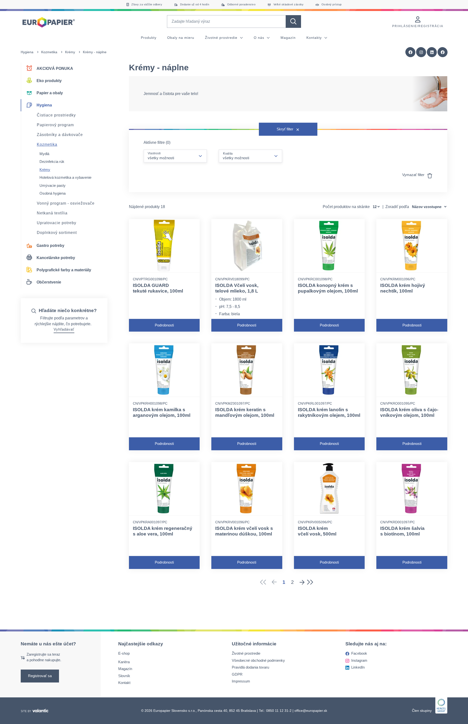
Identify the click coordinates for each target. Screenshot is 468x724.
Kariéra (124, 662)
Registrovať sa (40, 676)
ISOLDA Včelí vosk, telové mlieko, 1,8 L (236, 288)
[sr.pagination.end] (311, 582)
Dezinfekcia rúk (51, 161)
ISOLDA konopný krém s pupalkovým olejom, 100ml (328, 288)
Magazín (288, 38)
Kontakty (314, 38)
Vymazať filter (413, 175)
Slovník (124, 676)
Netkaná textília (52, 213)
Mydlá (44, 154)
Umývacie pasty (52, 185)
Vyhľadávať (64, 329)
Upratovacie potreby (56, 223)
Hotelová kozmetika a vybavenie (65, 177)
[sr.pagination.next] (302, 582)
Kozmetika (49, 52)
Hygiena (27, 52)
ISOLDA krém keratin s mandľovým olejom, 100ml (244, 412)
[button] (443, 52)
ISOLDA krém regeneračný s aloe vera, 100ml (162, 531)
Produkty (148, 38)
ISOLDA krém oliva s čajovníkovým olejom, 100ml (409, 412)
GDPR (237, 674)
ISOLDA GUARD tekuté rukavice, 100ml (158, 288)
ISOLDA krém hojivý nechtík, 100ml (402, 288)
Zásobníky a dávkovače (60, 135)
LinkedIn (358, 667)
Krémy (70, 52)
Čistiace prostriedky (56, 115)
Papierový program (55, 125)
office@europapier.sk (310, 711)
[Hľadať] (293, 21)
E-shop (124, 653)
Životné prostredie (222, 38)
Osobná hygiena (52, 193)
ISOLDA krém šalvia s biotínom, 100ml (402, 531)
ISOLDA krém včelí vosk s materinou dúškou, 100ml (244, 531)
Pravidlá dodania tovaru (250, 667)
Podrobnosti (164, 325)
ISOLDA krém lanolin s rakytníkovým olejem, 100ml (329, 412)
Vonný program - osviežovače (66, 203)
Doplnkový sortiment (57, 233)
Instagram (359, 660)
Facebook (359, 653)
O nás (259, 38)
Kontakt (124, 683)
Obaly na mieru (180, 38)
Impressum (241, 681)
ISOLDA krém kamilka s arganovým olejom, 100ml (161, 412)
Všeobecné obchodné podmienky (258, 660)
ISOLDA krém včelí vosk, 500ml (317, 531)
